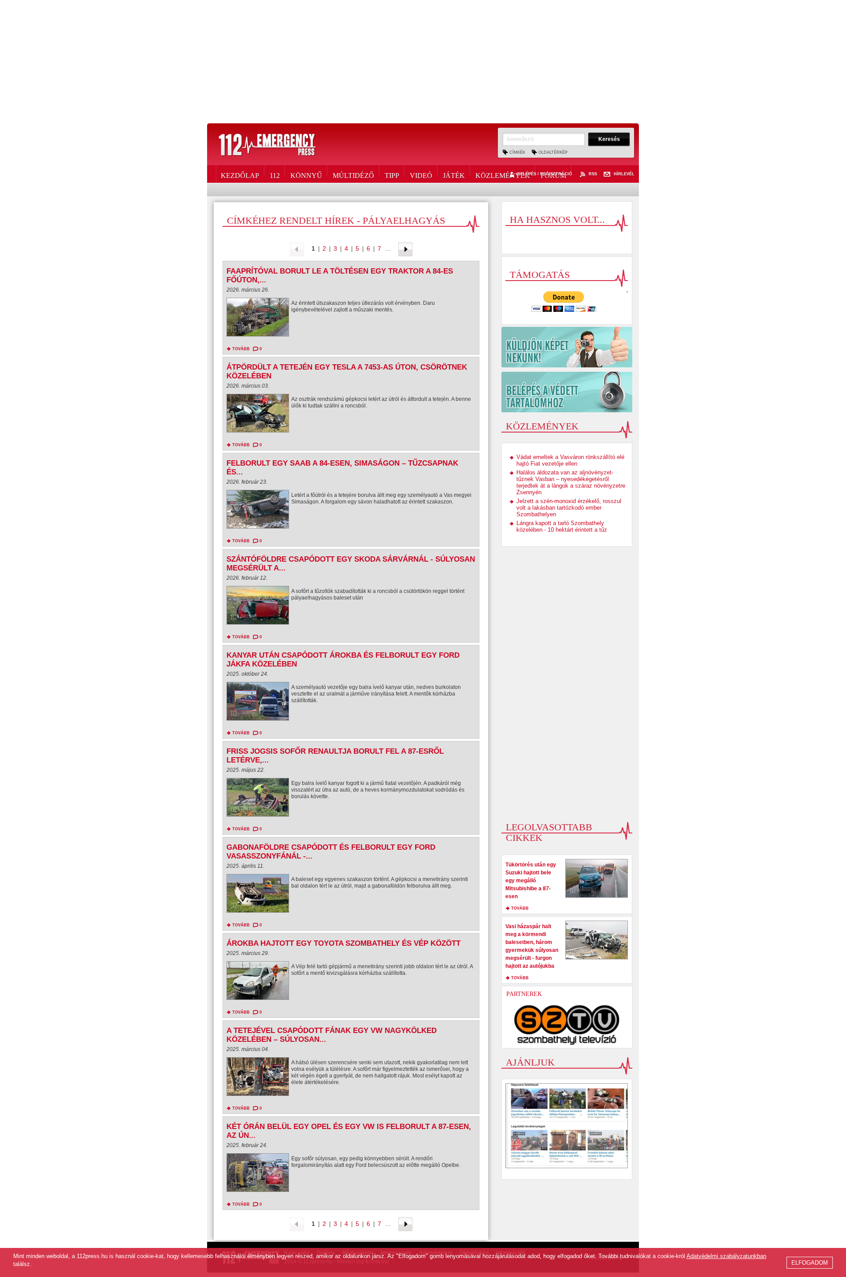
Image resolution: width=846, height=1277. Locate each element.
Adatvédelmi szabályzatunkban (726, 1256)
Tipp (392, 174)
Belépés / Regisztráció (544, 174)
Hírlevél (624, 174)
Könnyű (306, 174)
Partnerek (524, 994)
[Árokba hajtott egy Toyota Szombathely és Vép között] (257, 982)
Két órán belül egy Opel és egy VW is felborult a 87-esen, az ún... (348, 1131)
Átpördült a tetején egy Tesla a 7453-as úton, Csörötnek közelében (346, 371)
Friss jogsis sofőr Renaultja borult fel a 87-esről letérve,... (335, 755)
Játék (454, 174)
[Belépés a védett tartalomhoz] (566, 392)
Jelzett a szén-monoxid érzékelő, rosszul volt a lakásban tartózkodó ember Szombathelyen (568, 508)
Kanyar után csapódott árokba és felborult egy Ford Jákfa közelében (343, 659)
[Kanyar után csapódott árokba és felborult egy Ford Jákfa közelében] (257, 703)
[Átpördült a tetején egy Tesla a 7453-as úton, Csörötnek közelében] (257, 415)
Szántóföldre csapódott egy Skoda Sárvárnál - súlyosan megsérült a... (350, 563)
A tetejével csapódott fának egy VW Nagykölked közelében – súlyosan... (331, 1035)
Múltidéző (353, 174)
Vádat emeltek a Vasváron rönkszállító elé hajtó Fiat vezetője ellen (570, 460)
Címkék (517, 152)
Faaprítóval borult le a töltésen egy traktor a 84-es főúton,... (339, 275)
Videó (421, 174)
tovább (241, 349)
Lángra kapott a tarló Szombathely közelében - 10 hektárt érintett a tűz (561, 526)
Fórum (553, 174)
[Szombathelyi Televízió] (567, 1024)
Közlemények (502, 174)
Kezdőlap (240, 174)
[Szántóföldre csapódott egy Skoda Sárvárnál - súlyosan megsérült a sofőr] (257, 607)
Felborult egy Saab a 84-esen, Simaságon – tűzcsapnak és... (342, 467)
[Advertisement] (423, 61)
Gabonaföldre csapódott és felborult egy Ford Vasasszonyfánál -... (330, 851)
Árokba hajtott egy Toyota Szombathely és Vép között (343, 943)
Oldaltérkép (553, 152)
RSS (593, 174)
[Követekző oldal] (405, 248)
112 (275, 174)
